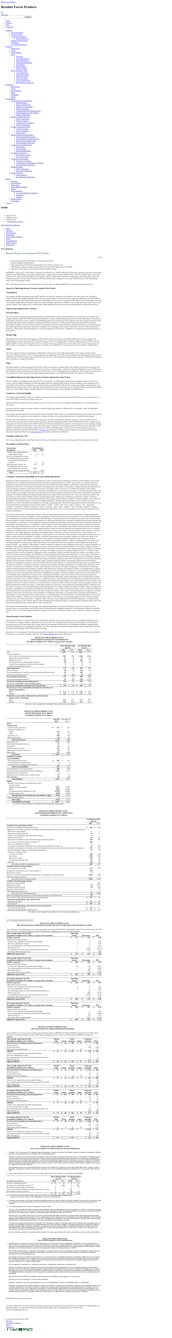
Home (8, 21)
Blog (7, 25)
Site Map (9, 1321)
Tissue (13, 51)
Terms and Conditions (13, 1323)
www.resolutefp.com (50, 634)
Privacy (8, 1325)
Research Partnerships (23, 151)
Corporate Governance (18, 36)
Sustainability (11, 99)
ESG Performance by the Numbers (27, 113)
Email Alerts (15, 201)
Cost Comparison (22, 73)
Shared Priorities (21, 103)
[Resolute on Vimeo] (24, 1330)
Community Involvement (19, 159)
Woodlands (15, 95)
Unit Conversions (22, 79)
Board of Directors (22, 38)
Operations (9, 85)
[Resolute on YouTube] (20, 1330)
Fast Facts (14, 181)
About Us (9, 30)
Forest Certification (22, 119)
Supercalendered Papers (24, 63)
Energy (13, 97)
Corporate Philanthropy (19, 45)
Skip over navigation (8, 2)
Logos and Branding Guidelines (27, 193)
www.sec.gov (43, 430)
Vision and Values (17, 32)
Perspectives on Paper (23, 155)
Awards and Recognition (19, 41)
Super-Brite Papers (22, 61)
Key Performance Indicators (25, 143)
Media (8, 179)
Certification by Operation (25, 123)
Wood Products (16, 53)
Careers (8, 203)
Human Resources (17, 173)
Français (9, 23)
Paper (13, 55)
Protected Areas (21, 149)
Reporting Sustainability (24, 107)
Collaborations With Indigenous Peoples (30, 163)
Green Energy (20, 133)
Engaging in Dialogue (23, 161)
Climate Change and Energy (20, 127)
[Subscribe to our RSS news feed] (27, 1330)
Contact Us (10, 27)
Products (9, 47)
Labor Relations (21, 175)
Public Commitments (23, 105)
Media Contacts (16, 199)
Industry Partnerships (23, 115)
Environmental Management (26, 137)
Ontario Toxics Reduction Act (26, 141)
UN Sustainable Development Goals (28, 111)
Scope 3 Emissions (22, 131)
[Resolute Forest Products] (2, 13)
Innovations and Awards (24, 171)
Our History (15, 43)
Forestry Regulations (23, 125)
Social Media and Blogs (19, 187)
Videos (13, 189)
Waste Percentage (22, 77)
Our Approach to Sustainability (21, 101)
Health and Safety (17, 167)
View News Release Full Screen (21, 920)
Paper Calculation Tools (19, 71)
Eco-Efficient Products (18, 153)
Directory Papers (21, 69)
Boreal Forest (20, 147)
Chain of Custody (22, 121)
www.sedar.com (36, 432)
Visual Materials (16, 191)
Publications (15, 185)
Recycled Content (22, 157)
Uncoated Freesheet (22, 59)
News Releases (16, 183)
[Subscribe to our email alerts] (30, 1330)
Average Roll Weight (23, 81)
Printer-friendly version (15, 221)
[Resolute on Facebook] (7, 1330)
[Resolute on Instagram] (17, 1330)
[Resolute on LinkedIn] (14, 1330)
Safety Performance (22, 169)
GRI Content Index (22, 109)
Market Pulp (15, 49)
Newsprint (19, 57)
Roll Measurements (22, 75)
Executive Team (16, 34)
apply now (4, 15)
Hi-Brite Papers (21, 67)
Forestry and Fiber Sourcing (20, 117)
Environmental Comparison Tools (27, 139)
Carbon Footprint (22, 129)
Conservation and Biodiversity (21, 145)
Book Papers (20, 65)
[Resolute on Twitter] (11, 1330)
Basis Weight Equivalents (25, 83)
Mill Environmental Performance (22, 135)
